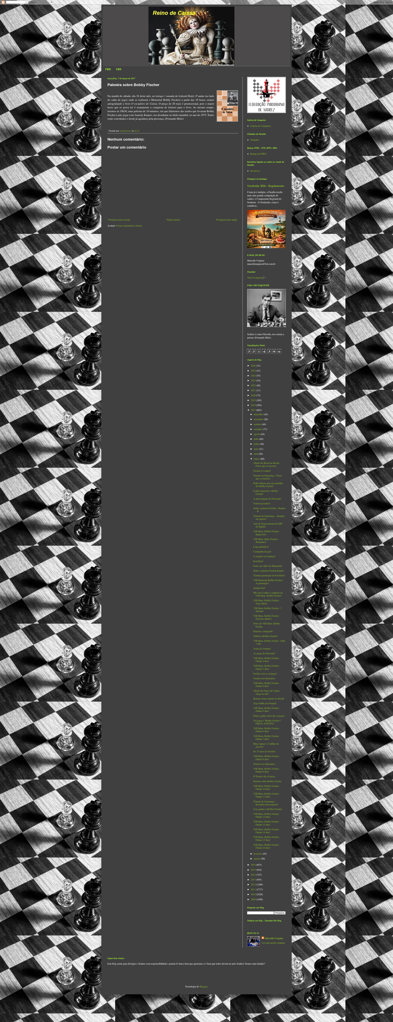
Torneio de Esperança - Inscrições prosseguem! (265, 803)
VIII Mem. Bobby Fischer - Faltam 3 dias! (266, 667)
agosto (257, 434)
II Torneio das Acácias (264, 776)
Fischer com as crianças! (265, 673)
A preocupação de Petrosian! (267, 498)
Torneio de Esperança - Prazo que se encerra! (267, 477)
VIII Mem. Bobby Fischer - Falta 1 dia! (269, 642)
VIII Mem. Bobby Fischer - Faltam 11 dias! (266, 795)
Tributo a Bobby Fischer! (265, 636)
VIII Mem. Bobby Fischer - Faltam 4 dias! (266, 684)
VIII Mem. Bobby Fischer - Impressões (266, 533)
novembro (259, 419)
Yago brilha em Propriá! (264, 703)
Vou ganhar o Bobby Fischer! (267, 809)
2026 (253, 365)
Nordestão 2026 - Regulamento (265, 186)
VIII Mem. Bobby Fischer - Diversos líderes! (266, 617)
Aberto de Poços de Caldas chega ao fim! (266, 692)
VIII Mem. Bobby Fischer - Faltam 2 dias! (266, 659)
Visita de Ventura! (262, 648)
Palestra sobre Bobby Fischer (267, 781)
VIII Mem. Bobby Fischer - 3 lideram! (267, 609)
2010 (253, 894)
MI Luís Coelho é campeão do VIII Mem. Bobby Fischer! (268, 594)
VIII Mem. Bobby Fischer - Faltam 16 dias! (266, 846)
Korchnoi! (258, 561)
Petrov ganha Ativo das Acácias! (269, 715)
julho (256, 438)
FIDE (108, 69)
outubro (258, 424)
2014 (253, 874)
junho (257, 443)
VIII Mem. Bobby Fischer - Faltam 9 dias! (266, 770)
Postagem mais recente (119, 219)
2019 (253, 400)
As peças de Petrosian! (264, 653)
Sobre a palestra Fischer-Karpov (268, 570)
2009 (253, 899)
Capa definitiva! (261, 546)
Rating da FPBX (258, 153)
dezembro (259, 414)
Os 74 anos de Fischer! (264, 751)
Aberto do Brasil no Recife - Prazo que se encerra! (267, 464)
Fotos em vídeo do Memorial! (267, 565)
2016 (253, 864)
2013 (253, 879)
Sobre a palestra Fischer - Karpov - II (269, 509)
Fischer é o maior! (262, 470)
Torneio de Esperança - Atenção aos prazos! (268, 517)
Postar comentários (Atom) (129, 225)
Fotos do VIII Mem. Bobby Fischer (266, 625)
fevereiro (258, 853)
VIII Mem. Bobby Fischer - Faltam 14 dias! (266, 831)
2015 (253, 869)
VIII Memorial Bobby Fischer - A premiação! (268, 581)
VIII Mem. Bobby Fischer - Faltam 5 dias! (266, 709)
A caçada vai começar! (264, 556)
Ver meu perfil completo (273, 942)
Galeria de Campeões (260, 125)
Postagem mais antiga (226, 219)
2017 (253, 410)
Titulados (254, 139)
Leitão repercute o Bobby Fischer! (265, 492)
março (257, 458)
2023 (253, 380)
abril (256, 453)
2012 (253, 884)
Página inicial (173, 219)
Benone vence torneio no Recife (268, 698)
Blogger (203, 986)
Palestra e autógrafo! (263, 631)
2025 (253, 370)
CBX (118, 69)
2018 (253, 405)
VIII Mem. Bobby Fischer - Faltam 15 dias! (266, 838)
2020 (253, 395)
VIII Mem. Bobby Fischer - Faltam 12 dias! (266, 815)
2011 (253, 889)
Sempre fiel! (259, 587)
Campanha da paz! (262, 551)
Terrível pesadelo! (261, 503)
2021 (253, 390)
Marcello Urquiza (274, 938)
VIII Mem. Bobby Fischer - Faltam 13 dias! (266, 823)
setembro (258, 429)
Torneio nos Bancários (264, 678)
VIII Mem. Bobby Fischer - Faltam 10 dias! (266, 787)
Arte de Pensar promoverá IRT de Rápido (268, 525)
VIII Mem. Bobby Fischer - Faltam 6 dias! (266, 730)
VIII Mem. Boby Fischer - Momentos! (266, 540)
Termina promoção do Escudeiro (269, 575)
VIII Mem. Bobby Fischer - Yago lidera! (266, 602)
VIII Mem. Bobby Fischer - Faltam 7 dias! (266, 737)
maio (256, 448)
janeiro (257, 858)
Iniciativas (255, 170)
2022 (253, 385)
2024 (253, 375)
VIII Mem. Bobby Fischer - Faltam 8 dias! (266, 757)
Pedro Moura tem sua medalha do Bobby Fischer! (268, 485)
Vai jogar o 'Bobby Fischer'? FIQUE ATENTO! (267, 722)
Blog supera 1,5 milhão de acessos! (266, 745)
